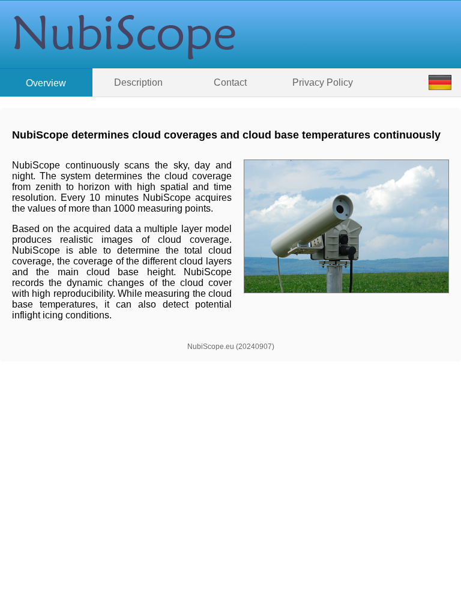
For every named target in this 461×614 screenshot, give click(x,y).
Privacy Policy (322, 82)
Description (138, 82)
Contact (230, 82)
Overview (46, 83)
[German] (440, 82)
